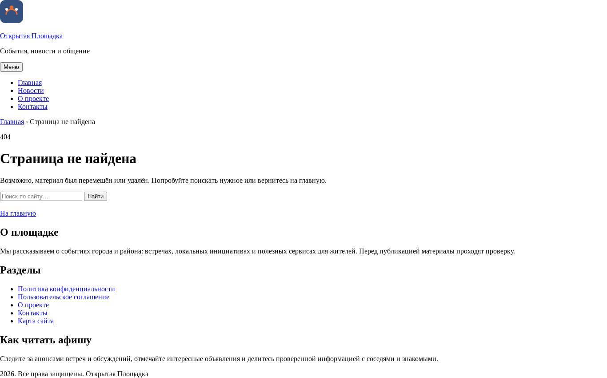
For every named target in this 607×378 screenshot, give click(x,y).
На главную (18, 213)
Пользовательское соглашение (63, 297)
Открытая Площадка (31, 36)
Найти (96, 196)
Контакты (33, 106)
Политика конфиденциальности (66, 289)
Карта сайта (36, 321)
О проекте (33, 98)
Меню (11, 67)
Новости (31, 90)
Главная (30, 82)
